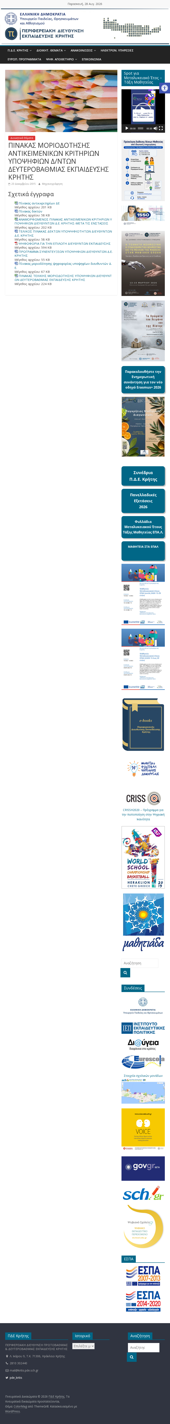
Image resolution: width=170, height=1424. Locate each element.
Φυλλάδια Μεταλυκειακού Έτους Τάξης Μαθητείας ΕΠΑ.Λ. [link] (143, 526)
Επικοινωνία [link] (91, 59)
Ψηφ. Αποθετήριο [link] (60, 59)
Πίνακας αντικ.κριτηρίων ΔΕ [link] (39, 203)
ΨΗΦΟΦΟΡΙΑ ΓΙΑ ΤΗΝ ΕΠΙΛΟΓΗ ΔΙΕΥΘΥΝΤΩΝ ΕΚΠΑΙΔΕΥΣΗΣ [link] (65, 243)
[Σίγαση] (155, 128)
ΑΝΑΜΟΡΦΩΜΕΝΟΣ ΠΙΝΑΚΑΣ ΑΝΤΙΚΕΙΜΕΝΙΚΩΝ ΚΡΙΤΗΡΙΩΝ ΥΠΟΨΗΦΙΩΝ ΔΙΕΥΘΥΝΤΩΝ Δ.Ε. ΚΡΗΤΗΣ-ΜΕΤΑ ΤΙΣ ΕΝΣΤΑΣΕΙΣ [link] (63, 221)
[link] (164, 88)
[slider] (140, 128)
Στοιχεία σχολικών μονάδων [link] (143, 1076)
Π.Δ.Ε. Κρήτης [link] (18, 50)
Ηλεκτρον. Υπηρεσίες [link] (117, 50)
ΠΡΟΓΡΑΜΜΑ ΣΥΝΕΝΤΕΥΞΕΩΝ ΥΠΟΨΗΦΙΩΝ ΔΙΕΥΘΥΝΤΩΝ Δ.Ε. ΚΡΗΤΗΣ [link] (64, 253)
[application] (143, 111)
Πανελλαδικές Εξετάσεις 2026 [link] (143, 500)
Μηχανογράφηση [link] (52, 184)
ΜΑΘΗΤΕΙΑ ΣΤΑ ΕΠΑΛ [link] (143, 547)
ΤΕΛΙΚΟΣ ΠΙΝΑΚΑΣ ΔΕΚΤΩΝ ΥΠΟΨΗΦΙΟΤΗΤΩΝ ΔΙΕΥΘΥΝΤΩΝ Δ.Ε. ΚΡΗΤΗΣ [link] (63, 233)
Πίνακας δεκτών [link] (30, 211)
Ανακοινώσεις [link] (82, 50)
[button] (143, 111)
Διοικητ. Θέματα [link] (49, 50)
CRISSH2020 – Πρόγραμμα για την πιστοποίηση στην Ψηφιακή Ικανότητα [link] (143, 814)
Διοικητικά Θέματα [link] (21, 138)
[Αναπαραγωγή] (127, 128)
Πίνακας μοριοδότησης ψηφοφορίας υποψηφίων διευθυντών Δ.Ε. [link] (63, 265)
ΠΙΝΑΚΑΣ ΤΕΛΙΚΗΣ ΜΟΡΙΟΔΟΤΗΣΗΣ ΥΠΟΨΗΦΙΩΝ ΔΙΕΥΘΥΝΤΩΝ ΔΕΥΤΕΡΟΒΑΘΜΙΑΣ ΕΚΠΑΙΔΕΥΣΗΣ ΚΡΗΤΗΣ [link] (63, 278)
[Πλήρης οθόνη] (161, 128)
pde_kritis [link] (15, 1378)
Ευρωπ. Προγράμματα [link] (24, 59)
